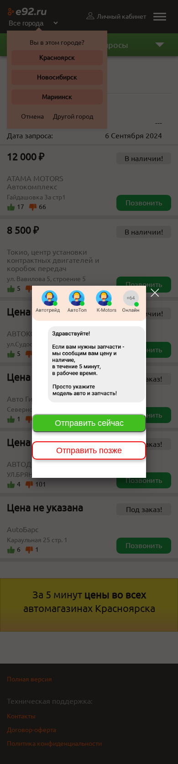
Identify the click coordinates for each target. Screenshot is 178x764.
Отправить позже (89, 450)
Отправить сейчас (89, 423)
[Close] (155, 292)
